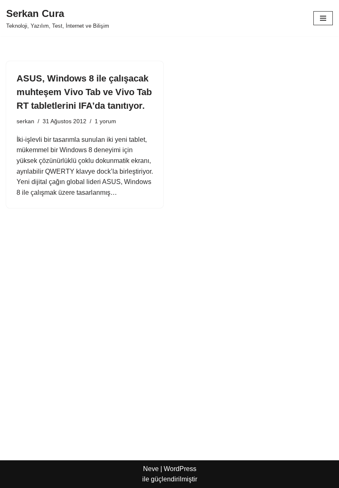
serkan (25, 121)
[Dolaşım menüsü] (323, 18)
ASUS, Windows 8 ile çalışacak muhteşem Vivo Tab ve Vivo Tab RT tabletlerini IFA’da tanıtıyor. (84, 92)
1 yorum (105, 121)
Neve (151, 468)
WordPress (180, 468)
